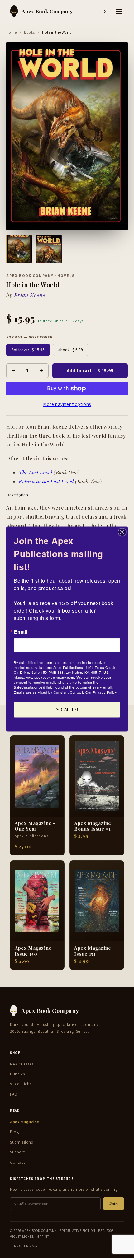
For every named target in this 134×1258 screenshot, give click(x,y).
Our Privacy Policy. (101, 692)
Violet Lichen (22, 1084)
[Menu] (119, 11)
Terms (15, 1246)
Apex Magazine (27, 1122)
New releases (21, 1064)
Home (11, 32)
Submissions (21, 1142)
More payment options (67, 404)
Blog (14, 1132)
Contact (17, 1162)
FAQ (13, 1094)
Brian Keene (29, 295)
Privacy (31, 1246)
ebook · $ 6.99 (70, 349)
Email (21, 631)
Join (113, 1203)
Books (29, 32)
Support (17, 1152)
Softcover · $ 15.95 (28, 349)
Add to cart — (90, 371)
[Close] (122, 532)
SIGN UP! (67, 709)
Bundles (17, 1074)
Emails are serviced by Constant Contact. (49, 692)
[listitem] (19, 249)
